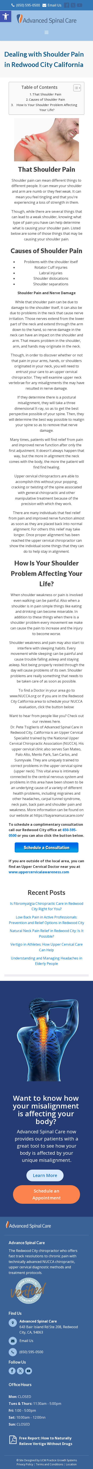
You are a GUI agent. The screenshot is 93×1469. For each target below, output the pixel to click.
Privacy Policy (25, 1464)
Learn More (45, 1175)
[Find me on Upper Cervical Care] (28, 1303)
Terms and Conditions (49, 1464)
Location (71, 1464)
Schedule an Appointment (46, 1194)
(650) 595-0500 (28, 5)
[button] (5, 16)
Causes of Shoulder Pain (47, 99)
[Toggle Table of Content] (75, 88)
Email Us (54, 5)
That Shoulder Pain (46, 94)
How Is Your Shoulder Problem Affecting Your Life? (46, 107)
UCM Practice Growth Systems (58, 1460)
